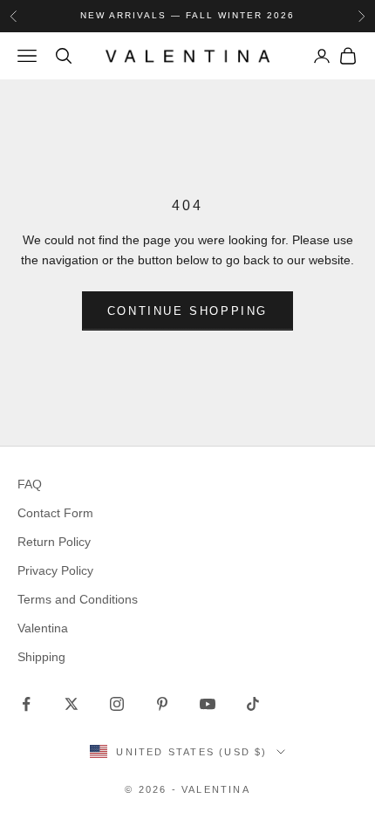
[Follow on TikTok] (253, 704)
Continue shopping (187, 310)
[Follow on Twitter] (71, 704)
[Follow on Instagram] (117, 704)
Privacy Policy (55, 570)
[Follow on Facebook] (26, 704)
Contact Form (55, 513)
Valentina (42, 628)
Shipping (41, 657)
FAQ (29, 484)
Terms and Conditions (77, 599)
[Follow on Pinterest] (162, 704)
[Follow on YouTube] (207, 704)
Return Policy (54, 542)
